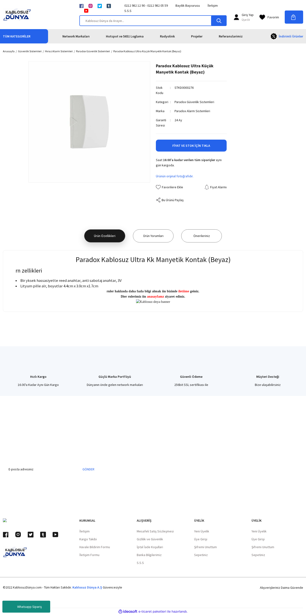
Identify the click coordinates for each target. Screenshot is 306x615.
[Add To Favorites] (169, 187)
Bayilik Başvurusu (187, 5)
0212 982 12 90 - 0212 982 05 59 (146, 5)
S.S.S (127, 11)
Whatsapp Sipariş (29, 606)
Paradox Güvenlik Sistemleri (194, 102)
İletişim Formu (89, 555)
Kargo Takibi (88, 539)
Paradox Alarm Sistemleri (192, 111)
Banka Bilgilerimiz (149, 555)
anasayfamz (155, 296)
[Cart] (294, 17)
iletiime (183, 291)
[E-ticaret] (152, 612)
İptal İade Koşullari (150, 547)
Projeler (196, 36)
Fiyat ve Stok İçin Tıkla (191, 145)
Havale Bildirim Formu (94, 547)
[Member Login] (236, 17)
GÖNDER (88, 469)
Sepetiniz (201, 555)
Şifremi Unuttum (205, 547)
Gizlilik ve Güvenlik (150, 539)
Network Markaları (76, 36)
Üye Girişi (200, 539)
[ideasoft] (127, 611)
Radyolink (167, 36)
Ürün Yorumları (153, 236)
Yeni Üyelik (201, 531)
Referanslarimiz (231, 36)
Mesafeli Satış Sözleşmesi (155, 531)
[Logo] (17, 14)
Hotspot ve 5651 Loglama (125, 36)
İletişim (213, 5)
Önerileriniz (201, 236)
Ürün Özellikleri (104, 236)
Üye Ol (246, 19)
